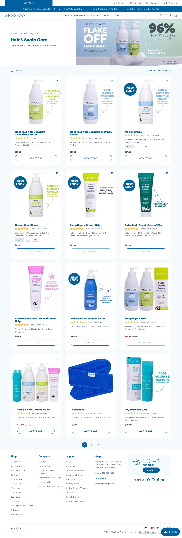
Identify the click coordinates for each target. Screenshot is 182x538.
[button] (28, 3)
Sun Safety (15, 475)
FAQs (68, 461)
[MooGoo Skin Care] (14, 15)
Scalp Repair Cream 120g (85, 225)
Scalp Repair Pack (136, 318)
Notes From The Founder (50, 477)
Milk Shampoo (133, 131)
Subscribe (151, 470)
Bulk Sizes (15, 510)
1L (138, 146)
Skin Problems (17, 466)
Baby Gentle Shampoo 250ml (88, 318)
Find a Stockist (45, 482)
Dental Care (16, 492)
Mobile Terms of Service (77, 488)
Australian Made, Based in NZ (39, 9)
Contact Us (71, 466)
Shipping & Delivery (75, 475)
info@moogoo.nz (106, 483)
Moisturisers (16, 461)
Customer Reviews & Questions (48, 472)
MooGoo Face (17, 483)
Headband (78, 409)
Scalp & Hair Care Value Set (34, 409)
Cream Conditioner (26, 225)
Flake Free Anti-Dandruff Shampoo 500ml (91, 133)
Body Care (15, 497)
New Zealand (119, 3)
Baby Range (16, 479)
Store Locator (152, 3)
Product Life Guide (74, 501)
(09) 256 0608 (108, 473)
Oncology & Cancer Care (22, 505)
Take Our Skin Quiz (74, 492)
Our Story (43, 461)
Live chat (102, 478)
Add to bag (36, 158)
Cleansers (15, 488)
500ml (129, 146)
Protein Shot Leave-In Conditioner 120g (35, 320)
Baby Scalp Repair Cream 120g (143, 225)
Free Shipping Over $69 (105, 9)
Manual (162, 70)
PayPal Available (73, 9)
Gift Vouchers (17, 514)
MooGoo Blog (136, 3)
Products (14, 33)
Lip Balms (15, 501)
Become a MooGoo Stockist (51, 486)
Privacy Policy (72, 483)
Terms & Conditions (75, 470)
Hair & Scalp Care (18, 470)
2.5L (145, 146)
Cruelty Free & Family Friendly (143, 9)
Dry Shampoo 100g (136, 409)
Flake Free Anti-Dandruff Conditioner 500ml (30, 133)
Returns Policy (72, 479)
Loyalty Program (169, 3)
